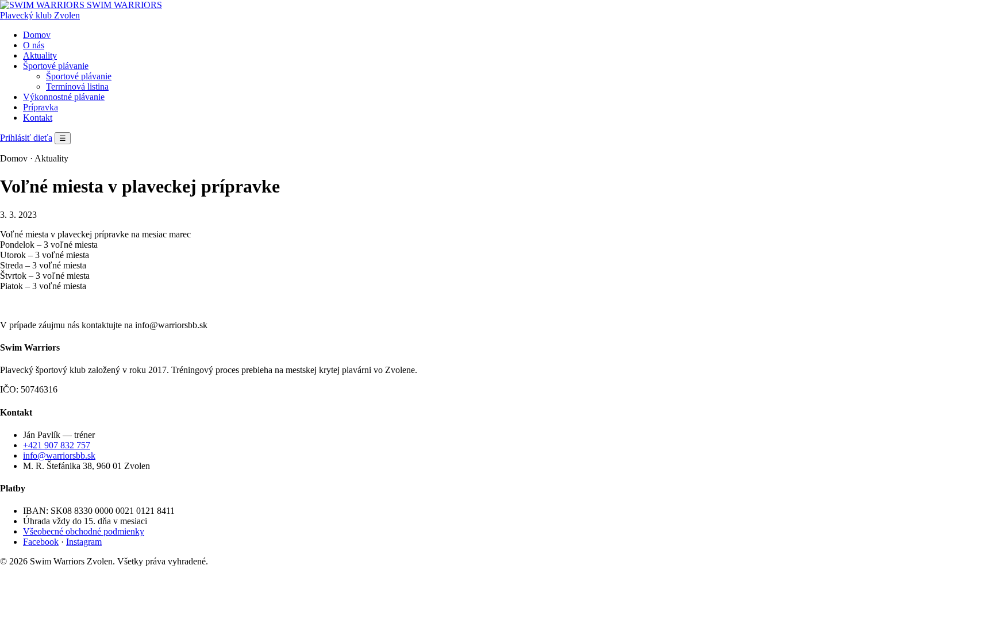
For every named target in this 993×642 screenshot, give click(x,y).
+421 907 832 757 (56, 445)
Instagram (84, 542)
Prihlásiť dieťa (26, 138)
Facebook (41, 542)
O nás (33, 45)
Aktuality (40, 55)
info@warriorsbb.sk (59, 455)
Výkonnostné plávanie (64, 97)
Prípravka (40, 107)
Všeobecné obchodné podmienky (83, 531)
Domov (37, 35)
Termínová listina (77, 86)
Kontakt (37, 117)
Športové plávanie (55, 66)
